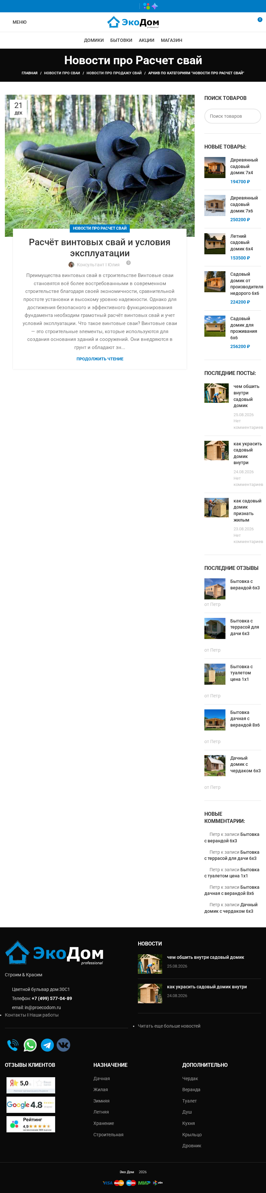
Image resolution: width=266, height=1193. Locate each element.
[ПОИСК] (253, 116)
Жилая (100, 1089)
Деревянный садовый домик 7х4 (244, 166)
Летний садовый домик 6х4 (241, 242)
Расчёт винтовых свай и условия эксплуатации (100, 248)
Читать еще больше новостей (169, 1026)
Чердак (190, 1078)
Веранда (191, 1089)
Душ (187, 1112)
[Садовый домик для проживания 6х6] (214, 333)
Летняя (101, 1112)
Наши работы (44, 1015)
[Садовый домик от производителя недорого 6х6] (214, 288)
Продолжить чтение (100, 359)
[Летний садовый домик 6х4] (214, 247)
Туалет (189, 1100)
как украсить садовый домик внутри (207, 986)
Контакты (15, 1015)
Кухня (188, 1123)
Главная (30, 73)
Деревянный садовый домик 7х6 (244, 204)
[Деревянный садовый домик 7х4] (214, 171)
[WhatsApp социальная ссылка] (112, 6)
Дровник (191, 1145)
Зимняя (101, 1100)
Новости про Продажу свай (114, 73)
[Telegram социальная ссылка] (131, 6)
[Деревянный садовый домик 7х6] (214, 209)
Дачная (101, 1078)
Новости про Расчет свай (100, 228)
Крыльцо (192, 1134)
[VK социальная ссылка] (122, 6)
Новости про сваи (62, 73)
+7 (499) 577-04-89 (52, 998)
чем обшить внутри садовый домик (205, 957)
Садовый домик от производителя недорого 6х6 (246, 283)
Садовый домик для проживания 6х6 (243, 328)
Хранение (103, 1123)
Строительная (108, 1134)
